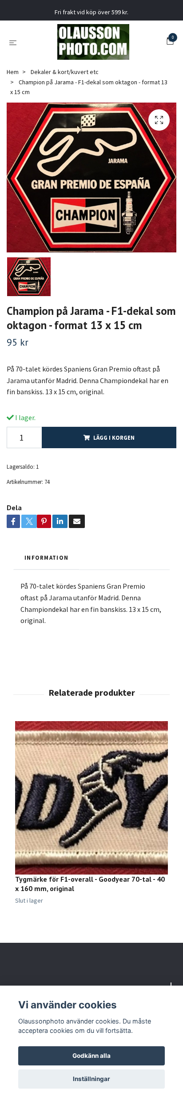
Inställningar (91, 1078)
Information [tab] (46, 557)
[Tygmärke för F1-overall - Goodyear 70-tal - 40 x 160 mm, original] (91, 798)
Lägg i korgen (114, 437)
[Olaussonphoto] (93, 42)
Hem (13, 72)
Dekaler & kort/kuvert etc (65, 72)
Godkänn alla (91, 1055)
